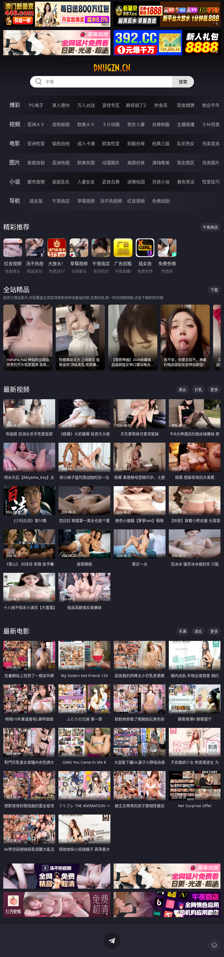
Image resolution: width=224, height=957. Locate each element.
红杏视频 (136, 201)
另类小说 (161, 182)
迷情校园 (136, 182)
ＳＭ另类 (211, 124)
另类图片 (211, 163)
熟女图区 (185, 163)
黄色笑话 (185, 182)
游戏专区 (111, 105)
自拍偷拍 (61, 124)
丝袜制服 (161, 124)
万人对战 (86, 105)
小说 (14, 181)
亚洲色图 (61, 163)
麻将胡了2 (136, 105)
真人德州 (61, 105)
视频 (14, 124)
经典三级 (161, 144)
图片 (14, 162)
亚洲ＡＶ (36, 124)
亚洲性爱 (36, 144)
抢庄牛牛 (211, 105)
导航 (14, 201)
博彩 (14, 105)
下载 (214, 289)
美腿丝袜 (136, 163)
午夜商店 (61, 201)
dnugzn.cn (112, 67)
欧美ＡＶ (86, 124)
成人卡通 (86, 144)
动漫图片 (111, 163)
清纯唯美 (161, 163)
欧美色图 (86, 163)
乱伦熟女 (185, 144)
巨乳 (198, 389)
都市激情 (36, 182)
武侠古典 (111, 182)
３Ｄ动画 (111, 124)
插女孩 (36, 201)
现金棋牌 (185, 105)
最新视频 (16, 389)
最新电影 (16, 630)
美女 (182, 389)
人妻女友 (86, 182)
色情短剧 (161, 201)
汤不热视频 (111, 201)
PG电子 (36, 105)
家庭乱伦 (61, 182)
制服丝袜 (136, 144)
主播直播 (185, 124)
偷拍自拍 (61, 144)
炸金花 (160, 105)
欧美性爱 (111, 144)
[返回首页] (214, 945)
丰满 (182, 631)
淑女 (198, 631)
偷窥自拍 (36, 163)
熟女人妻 (136, 124)
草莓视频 (86, 201)
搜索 (183, 82)
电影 (14, 143)
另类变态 (211, 144)
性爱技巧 (211, 182)
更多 (214, 389)
